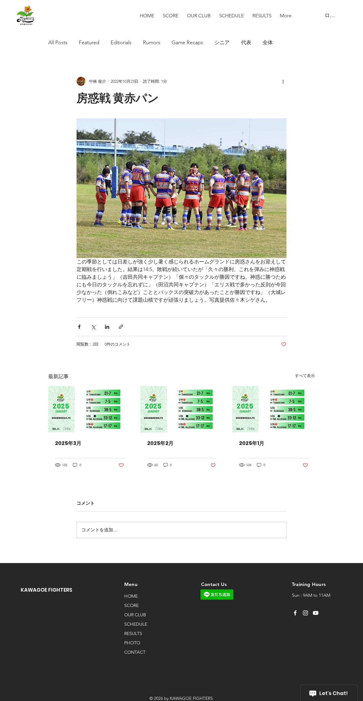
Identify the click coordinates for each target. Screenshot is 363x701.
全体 (268, 42)
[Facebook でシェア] (79, 326)
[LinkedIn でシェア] (107, 326)
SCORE (131, 605)
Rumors (151, 42)
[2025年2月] (181, 409)
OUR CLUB (135, 614)
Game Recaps (187, 42)
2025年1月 (251, 443)
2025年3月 (68, 443)
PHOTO (132, 642)
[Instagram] (305, 613)
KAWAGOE (34, 589)
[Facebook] (295, 613)
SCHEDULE (135, 624)
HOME (131, 596)
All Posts (57, 42)
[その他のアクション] (283, 81)
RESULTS (133, 633)
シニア (222, 42)
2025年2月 (160, 443)
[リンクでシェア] (121, 326)
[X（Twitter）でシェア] (93, 326)
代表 (246, 42)
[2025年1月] (273, 409)
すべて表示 (305, 375)
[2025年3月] (89, 409)
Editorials (121, 42)
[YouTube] (315, 613)
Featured (89, 42)
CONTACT (134, 652)
